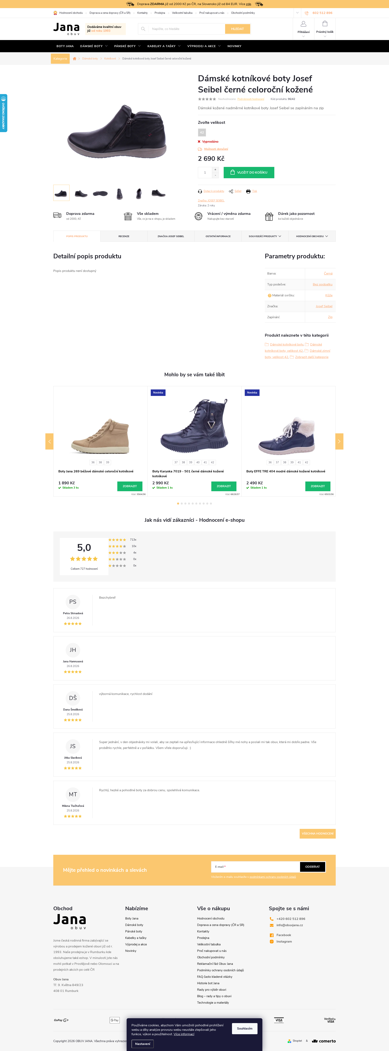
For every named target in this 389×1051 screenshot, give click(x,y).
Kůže (328, 295)
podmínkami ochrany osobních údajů (273, 877)
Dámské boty (134, 925)
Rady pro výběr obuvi (211, 990)
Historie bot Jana (208, 983)
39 (107, 462)
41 (205, 462)
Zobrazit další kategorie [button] (311, 357)
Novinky (130, 951)
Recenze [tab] (124, 236)
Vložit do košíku (252, 172)
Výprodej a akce (136, 944)
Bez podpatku (322, 284)
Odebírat (312, 867)
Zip (330, 317)
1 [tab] (178, 504)
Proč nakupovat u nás (211, 13)
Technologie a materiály (213, 1003)
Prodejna (160, 13)
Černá (328, 273)
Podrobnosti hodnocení (250, 99)
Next (339, 441)
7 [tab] (200, 504)
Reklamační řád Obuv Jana (215, 964)
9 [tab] (207, 504)
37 (176, 462)
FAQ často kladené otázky (214, 977)
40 (198, 462)
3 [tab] (185, 504)
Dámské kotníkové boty (286, 344)
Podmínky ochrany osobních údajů (220, 970)
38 (100, 462)
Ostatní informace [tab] (218, 236)
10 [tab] (211, 504)
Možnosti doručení (216, 149)
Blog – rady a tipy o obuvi (214, 996)
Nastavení (142, 1044)
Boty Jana (131, 918)
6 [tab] (196, 504)
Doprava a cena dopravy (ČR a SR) (110, 13)
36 (93, 462)
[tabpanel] (100, 441)
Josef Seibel (324, 306)
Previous (49, 441)
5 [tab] (193, 504)
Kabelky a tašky (135, 938)
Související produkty (263, 236)
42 (212, 462)
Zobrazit (130, 486)
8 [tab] (204, 504)
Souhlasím (244, 1028)
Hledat (237, 29)
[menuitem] (65, 46)
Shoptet (297, 1041)
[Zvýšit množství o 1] (215, 170)
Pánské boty (133, 931)
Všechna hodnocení (317, 834)
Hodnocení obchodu (71, 13)
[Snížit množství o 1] (215, 175)
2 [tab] (182, 504)
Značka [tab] (171, 236)
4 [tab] (189, 504)
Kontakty (142, 13)
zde (248, 4)
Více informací (184, 1034)
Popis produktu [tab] (77, 236)
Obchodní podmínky (243, 13)
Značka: (211, 201)
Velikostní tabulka (182, 13)
